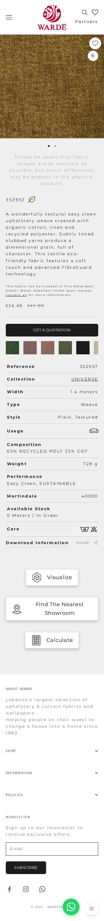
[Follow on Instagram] (25, 889)
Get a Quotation (52, 330)
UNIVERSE (84, 379)
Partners (86, 21)
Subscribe (26, 867)
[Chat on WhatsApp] (71, 907)
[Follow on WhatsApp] (42, 889)
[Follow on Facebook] (9, 889)
